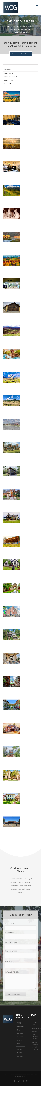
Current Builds (8, 73)
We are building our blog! (20, 1052)
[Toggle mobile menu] (36, 6)
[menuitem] (20, 66)
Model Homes (8, 80)
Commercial (7, 70)
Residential (7, 84)
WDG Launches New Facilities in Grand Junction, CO (20, 1033)
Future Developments (10, 77)
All (4, 66)
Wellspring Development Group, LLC (24, 1074)
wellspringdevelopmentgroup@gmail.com (35, 1028)
